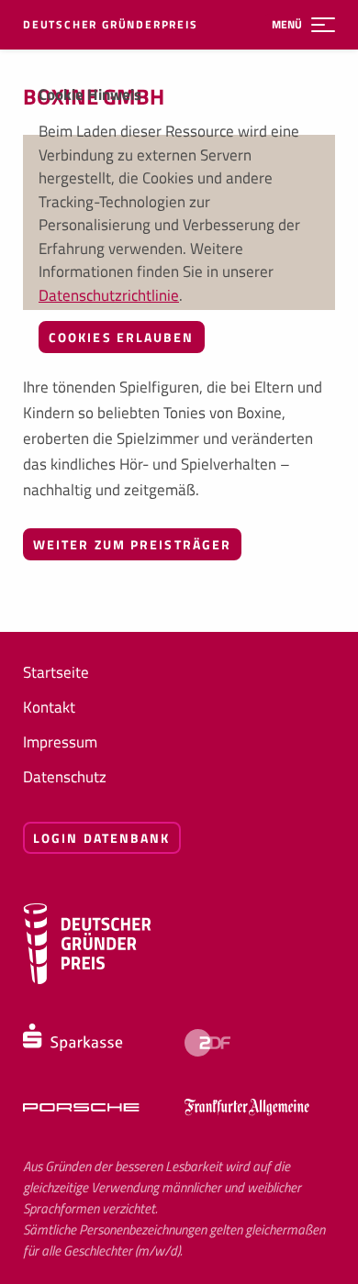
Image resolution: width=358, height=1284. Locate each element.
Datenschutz (64, 777)
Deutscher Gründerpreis (110, 24)
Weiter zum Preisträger (132, 544)
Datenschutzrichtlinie (109, 295)
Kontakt (49, 707)
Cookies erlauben (122, 337)
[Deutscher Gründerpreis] (87, 979)
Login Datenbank (102, 837)
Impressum (60, 742)
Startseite (56, 672)
